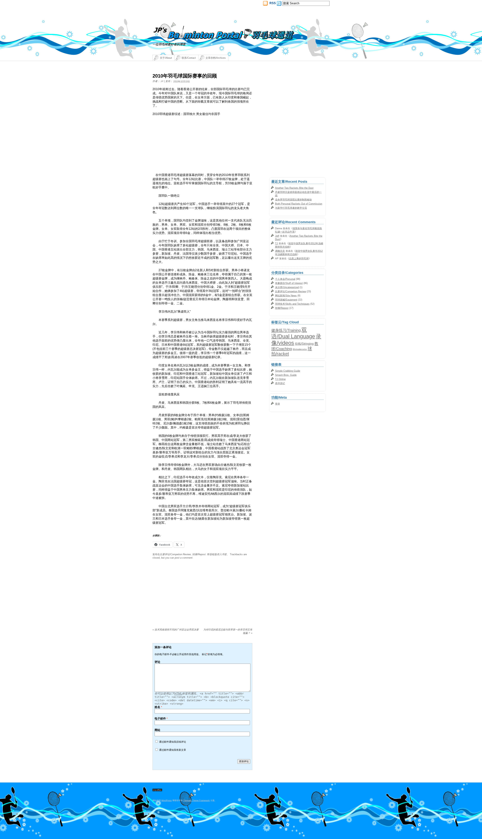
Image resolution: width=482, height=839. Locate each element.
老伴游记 (280, 383)
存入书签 (222, 554)
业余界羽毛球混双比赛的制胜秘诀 (293, 199)
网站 (157, 730)
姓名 (157, 707)
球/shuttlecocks (300, 349)
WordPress (166, 800)
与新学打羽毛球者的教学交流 (291, 207)
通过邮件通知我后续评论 (172, 741)
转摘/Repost (199, 554)
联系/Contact (189, 57)
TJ (276, 243)
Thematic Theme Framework (196, 800)
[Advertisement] (184, 146)
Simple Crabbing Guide (287, 370)
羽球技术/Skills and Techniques (292, 303)
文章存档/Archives (216, 57)
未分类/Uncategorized (287, 287)
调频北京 (280, 251)
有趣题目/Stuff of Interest (289, 283)
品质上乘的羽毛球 (299, 258)
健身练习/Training (286, 330)
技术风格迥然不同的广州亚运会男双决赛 (176, 629)
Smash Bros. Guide (286, 375)
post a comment (183, 557)
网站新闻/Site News (286, 295)
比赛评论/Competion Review (175, 554)
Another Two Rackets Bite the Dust (294, 188)
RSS (272, 3)
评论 (157, 661)
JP (162, 81)
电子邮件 (160, 718)
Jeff (277, 235)
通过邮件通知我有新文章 (172, 749)
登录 (277, 403)
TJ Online (280, 379)
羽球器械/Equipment (286, 299)
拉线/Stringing (304, 343)
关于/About (166, 57)
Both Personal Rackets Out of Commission (298, 203)
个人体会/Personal (285, 279)
